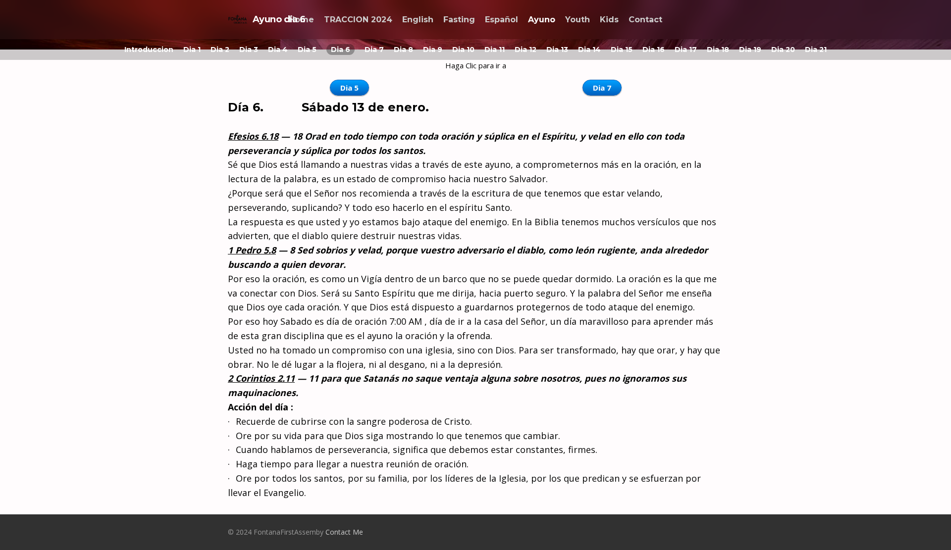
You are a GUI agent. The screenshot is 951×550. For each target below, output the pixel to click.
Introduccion (148, 49)
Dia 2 (220, 49)
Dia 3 (248, 49)
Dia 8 (403, 49)
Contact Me (344, 532)
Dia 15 (622, 49)
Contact (645, 19)
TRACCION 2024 (358, 19)
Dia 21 (816, 49)
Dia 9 (432, 49)
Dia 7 (374, 49)
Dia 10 (463, 49)
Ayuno (541, 19)
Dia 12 (525, 49)
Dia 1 (192, 49)
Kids (609, 19)
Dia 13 (557, 49)
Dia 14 (589, 49)
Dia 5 (307, 49)
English (417, 19)
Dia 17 (686, 49)
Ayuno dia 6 (279, 19)
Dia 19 (750, 49)
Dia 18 (718, 49)
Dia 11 (494, 49)
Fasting (459, 19)
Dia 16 (653, 49)
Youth (577, 19)
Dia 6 (340, 49)
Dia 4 (278, 49)
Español (501, 19)
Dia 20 (783, 49)
